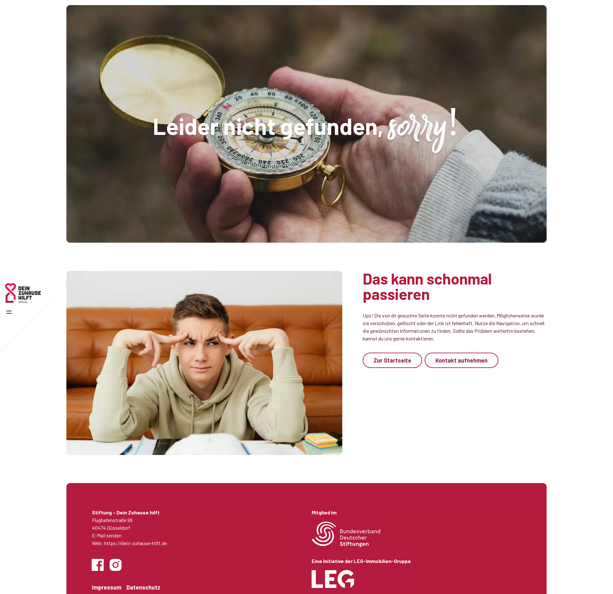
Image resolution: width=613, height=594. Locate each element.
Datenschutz (143, 587)
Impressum (106, 587)
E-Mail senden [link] (107, 535)
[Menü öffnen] (9, 312)
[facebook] (97, 565)
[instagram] (115, 565)
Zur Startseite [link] (392, 360)
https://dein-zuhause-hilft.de (135, 543)
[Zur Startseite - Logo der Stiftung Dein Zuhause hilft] (23, 293)
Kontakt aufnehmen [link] (461, 360)
